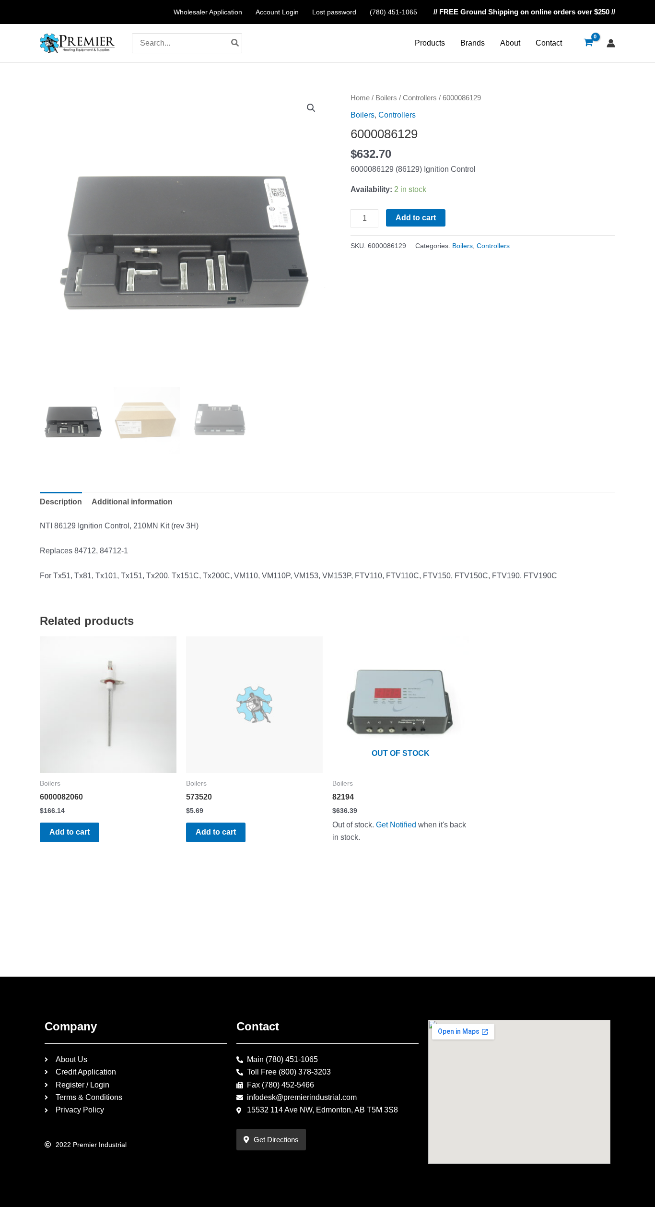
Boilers (386, 98)
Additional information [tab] (132, 502)
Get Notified (396, 825)
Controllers (420, 98)
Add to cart (416, 218)
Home (360, 98)
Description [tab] (61, 502)
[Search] (235, 43)
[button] (311, 108)
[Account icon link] (611, 43)
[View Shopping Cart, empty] (588, 43)
